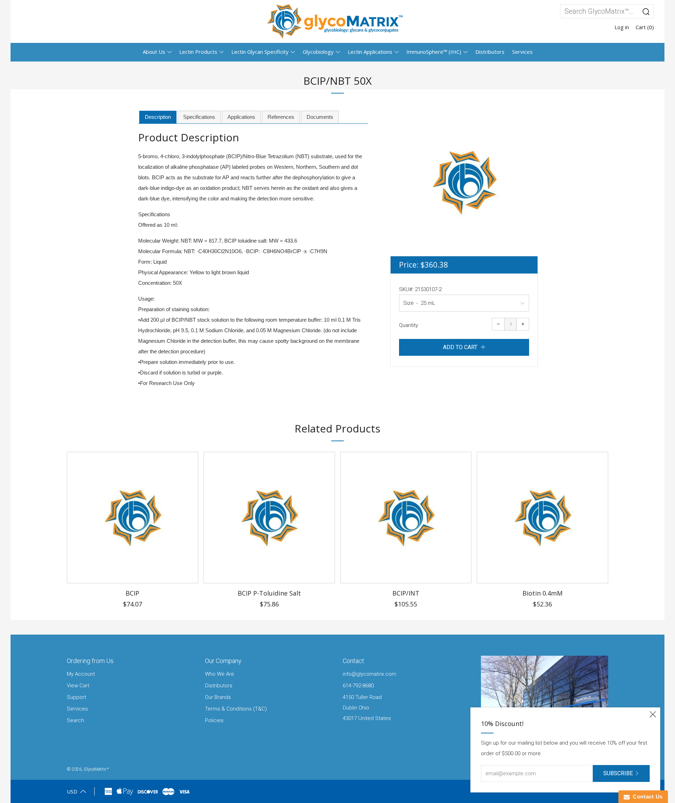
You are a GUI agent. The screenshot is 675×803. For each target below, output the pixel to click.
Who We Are (219, 674)
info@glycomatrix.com (369, 674)
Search (75, 720)
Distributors (489, 51)
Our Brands (218, 697)
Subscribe (618, 773)
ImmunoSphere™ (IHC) (433, 51)
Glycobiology (318, 51)
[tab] (157, 117)
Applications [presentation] (241, 117)
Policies (214, 720)
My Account (81, 674)
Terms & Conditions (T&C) (236, 709)
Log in (622, 27)
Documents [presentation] (320, 117)
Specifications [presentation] (199, 117)
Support (76, 697)
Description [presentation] (158, 117)
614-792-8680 (358, 685)
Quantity (408, 325)
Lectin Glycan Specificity (260, 51)
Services (522, 51)
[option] (464, 182)
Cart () (645, 27)
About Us (154, 51)
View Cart (78, 685)
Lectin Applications (370, 51)
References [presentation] (281, 117)
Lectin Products (198, 51)
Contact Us (646, 796)
